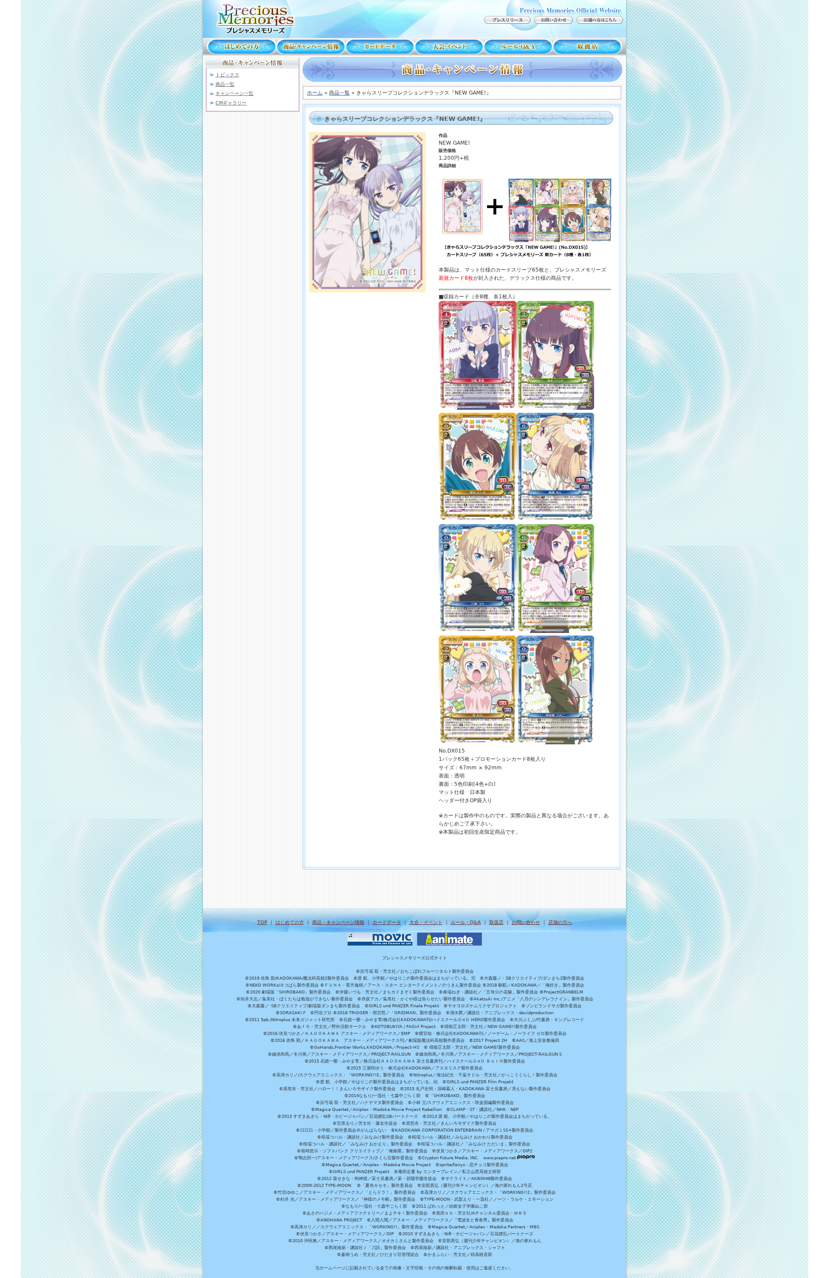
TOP (262, 922)
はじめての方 (239, 46)
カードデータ (379, 46)
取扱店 (589, 46)
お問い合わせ (526, 922)
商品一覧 (224, 84)
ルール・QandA (518, 46)
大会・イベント (449, 46)
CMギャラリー (231, 103)
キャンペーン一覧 (234, 93)
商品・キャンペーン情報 (310, 46)
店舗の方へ (560, 922)
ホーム (315, 93)
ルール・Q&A (466, 922)
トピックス (227, 75)
